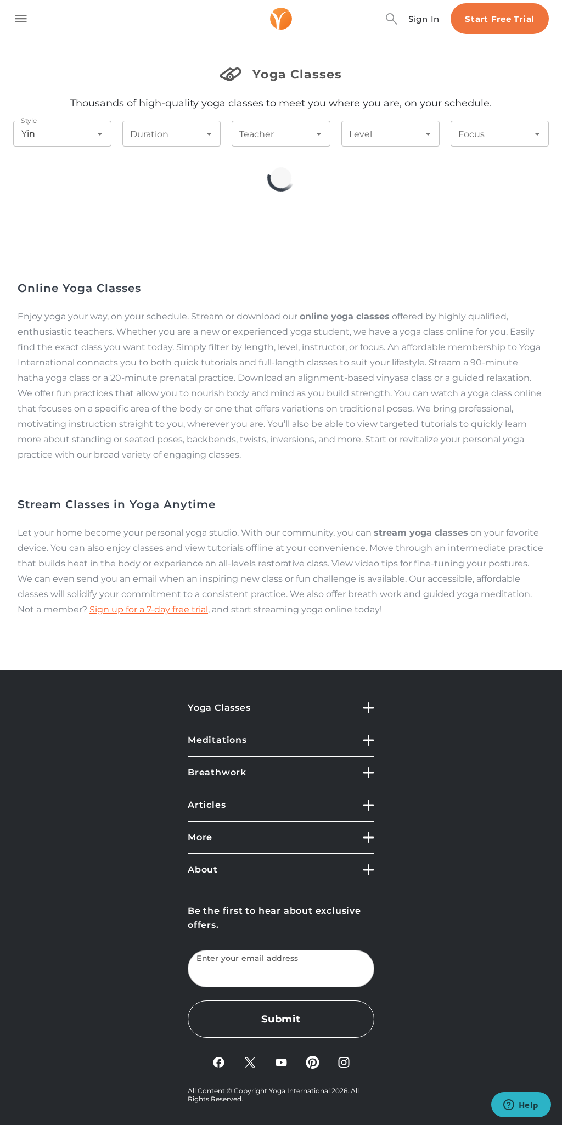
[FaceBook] (219, 1061)
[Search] (391, 19)
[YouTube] (281, 1061)
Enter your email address (247, 958)
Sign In (424, 19)
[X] (250, 1061)
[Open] (100, 134)
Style (29, 121)
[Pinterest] (312, 1061)
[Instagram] (344, 1061)
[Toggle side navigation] (21, 18)
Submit (281, 1019)
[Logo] (281, 19)
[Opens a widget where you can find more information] (521, 1106)
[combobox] (47, 133)
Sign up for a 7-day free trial (148, 609)
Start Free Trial (500, 19)
